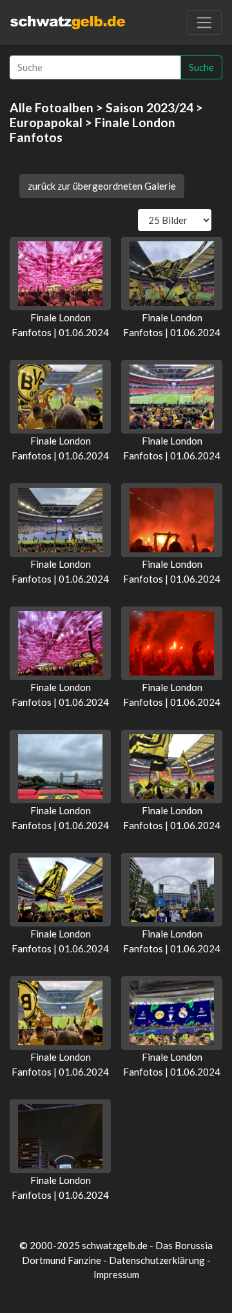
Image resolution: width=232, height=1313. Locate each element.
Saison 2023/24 (149, 107)
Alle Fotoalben (51, 107)
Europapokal (46, 122)
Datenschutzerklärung (157, 1260)
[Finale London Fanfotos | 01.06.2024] (60, 273)
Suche (201, 67)
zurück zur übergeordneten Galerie (102, 186)
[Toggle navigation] (204, 22)
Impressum (116, 1274)
